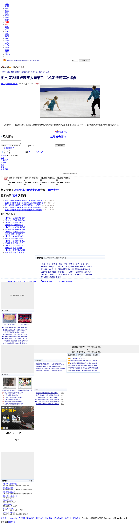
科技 (7, 18)
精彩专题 (19, 225)
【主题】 (8, 236)
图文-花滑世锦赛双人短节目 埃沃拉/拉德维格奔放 (24, 203)
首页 (7, 4)
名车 (22, 236)
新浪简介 (4, 518)
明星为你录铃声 (19, 218)
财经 (7, 13)
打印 (2, 165)
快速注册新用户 (8, 148)
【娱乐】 (8, 227)
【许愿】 (8, 222)
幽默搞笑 (8, 248)
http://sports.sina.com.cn (9, 84)
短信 (7, 45)
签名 (23, 220)
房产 (7, 29)
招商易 (64, 258)
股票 (7, 15)
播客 (7, 24)
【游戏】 (8, 250)
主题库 (21, 239)
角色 (22, 252)
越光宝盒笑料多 (19, 227)
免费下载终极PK (19, 250)
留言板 (3, 155)
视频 (7, 22)
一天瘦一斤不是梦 (66, 272)
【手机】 (8, 218)
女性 (7, 34)
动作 (14, 252)
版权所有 (11, 522)
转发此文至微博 (61, 132)
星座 (7, 41)
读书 (7, 36)
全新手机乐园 (10, 225)
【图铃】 (8, 232)
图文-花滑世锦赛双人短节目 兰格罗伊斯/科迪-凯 (23, 201)
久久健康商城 (57, 258)
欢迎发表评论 (58, 136)
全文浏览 (4, 160)
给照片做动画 (18, 245)
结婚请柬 (8, 243)
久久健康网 (48, 258)
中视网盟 (40, 258)
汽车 (7, 27)
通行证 (7, 54)
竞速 (18, 252)
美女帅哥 (16, 236)
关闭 (2, 167)
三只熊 (7, 234)
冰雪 (32, 72)
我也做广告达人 (19, 241)
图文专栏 (53, 189)
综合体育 (10, 72)
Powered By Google (36, 152)
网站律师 (48, 518)
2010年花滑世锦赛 (22, 72)
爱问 (7, 47)
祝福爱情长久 (18, 222)
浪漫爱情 (14, 239)
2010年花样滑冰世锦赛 (27, 189)
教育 (7, 38)
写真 (14, 248)
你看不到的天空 (17, 234)
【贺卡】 (8, 241)
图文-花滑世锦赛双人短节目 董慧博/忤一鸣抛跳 (23, 207)
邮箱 (7, 50)
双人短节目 (40, 72)
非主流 (7, 239)
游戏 (7, 31)
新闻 (7, 6)
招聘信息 (39, 518)
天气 (7, 43)
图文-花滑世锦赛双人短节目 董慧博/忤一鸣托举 (23, 205)
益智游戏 (8, 252)
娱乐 (7, 11)
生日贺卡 (16, 243)
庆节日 (19, 248)
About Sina (14, 518)
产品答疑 (76, 518)
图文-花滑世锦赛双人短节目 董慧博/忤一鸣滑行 (23, 210)
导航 (7, 52)
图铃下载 (4, 214)
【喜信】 (8, 245)
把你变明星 (16, 220)
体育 (7, 8)
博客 (7, 20)
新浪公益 (11, 214)
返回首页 (4, 169)
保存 (2, 158)
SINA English (58, 518)
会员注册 (67, 518)
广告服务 (22, 518)
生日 (22, 243)
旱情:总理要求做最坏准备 (15, 229)
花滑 (14, 195)
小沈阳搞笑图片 (19, 232)
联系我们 (30, 518)
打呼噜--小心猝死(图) (83, 274)
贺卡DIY (8, 220)
